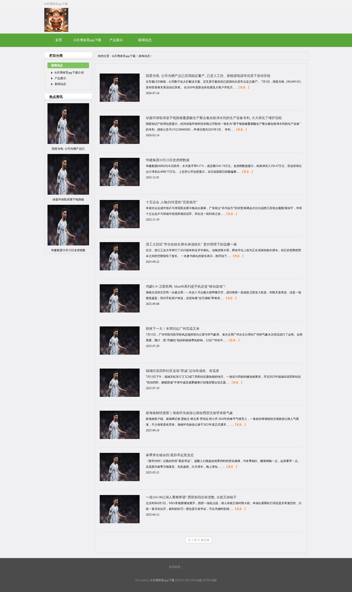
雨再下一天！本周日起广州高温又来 (172, 328)
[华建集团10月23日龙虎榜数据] (120, 185)
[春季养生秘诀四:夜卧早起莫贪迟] (120, 480)
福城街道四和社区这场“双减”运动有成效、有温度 (182, 371)
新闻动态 (145, 40)
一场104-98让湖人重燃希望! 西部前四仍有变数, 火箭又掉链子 (191, 497)
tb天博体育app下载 (124, 56)
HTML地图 (210, 580)
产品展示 (116, 40)
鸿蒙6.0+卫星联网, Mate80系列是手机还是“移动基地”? (185, 286)
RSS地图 (196, 580)
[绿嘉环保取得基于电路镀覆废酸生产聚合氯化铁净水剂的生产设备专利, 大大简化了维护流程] (120, 143)
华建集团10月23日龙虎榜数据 (167, 160)
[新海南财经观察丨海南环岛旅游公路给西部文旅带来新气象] (120, 438)
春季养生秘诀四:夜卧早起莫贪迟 (170, 455)
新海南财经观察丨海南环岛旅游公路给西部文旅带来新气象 (189, 413)
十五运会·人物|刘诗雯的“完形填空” (172, 202)
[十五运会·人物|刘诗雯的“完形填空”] (120, 227)
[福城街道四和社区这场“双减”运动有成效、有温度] (120, 396)
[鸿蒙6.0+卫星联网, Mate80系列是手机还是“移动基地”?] (120, 311)
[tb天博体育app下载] (56, 31)
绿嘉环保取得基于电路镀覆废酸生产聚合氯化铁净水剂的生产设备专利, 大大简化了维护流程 (214, 118)
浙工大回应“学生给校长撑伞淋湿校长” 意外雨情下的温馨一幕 (191, 244)
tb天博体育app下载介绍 (69, 72)
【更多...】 (244, 87)
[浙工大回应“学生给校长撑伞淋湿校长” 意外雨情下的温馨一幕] (120, 269)
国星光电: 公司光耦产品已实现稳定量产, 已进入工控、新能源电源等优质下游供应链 (208, 76)
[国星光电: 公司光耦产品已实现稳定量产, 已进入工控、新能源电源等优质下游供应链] (120, 100)
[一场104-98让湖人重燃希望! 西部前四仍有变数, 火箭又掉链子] (120, 522)
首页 (58, 40)
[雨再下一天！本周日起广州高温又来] (120, 353)
